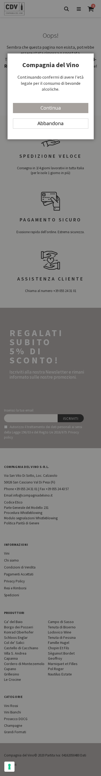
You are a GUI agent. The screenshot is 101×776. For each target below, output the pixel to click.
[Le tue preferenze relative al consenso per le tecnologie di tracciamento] (9, 767)
